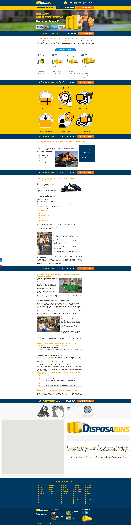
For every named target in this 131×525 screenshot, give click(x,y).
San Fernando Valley (74, 453)
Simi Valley (80, 455)
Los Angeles (126, 448)
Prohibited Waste (44, 220)
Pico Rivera (114, 451)
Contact (57, 523)
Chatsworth (113, 443)
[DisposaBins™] (45, 2)
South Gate (92, 455)
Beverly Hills (122, 442)
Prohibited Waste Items (59, 511)
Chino (122, 443)
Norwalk (119, 450)
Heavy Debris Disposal (59, 516)
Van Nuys (122, 456)
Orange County (69, 451)
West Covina (80, 457)
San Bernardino (121, 452)
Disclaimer (43, 523)
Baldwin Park (107, 442)
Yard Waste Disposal (75, 511)
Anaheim (90, 442)
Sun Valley (114, 455)
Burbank (77, 443)
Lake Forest (89, 448)
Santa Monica (113, 453)
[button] (65, 7)
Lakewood (98, 448)
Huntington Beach (85, 447)
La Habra (113, 447)
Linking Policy (38, 523)
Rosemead (111, 452)
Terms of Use (53, 523)
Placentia (123, 451)
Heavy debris (43, 217)
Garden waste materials (46, 215)
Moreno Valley (72, 450)
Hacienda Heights (119, 446)
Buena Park (74, 443)
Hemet (76, 447)
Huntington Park (91, 447)
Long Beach (117, 448)
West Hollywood (88, 457)
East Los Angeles (121, 445)
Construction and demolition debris (48, 213)
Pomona (68, 452)
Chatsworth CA (118, 443)
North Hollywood (111, 450)
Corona (79, 445)
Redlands (93, 452)
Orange (128, 450)
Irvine (99, 447)
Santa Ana (99, 453)
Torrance (89, 456)
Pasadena (103, 451)
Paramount (99, 451)
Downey (110, 445)
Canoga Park (89, 443)
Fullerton (93, 446)
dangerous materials (51, 357)
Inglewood (96, 447)
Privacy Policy (48, 523)
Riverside (107, 452)
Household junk (44, 210)
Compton (76, 445)
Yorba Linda (124, 457)
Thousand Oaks (76, 456)
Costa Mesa (89, 445)
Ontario (125, 450)
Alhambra (79, 442)
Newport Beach (93, 450)
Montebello (118, 449)
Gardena (101, 446)
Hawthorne (72, 447)
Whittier (103, 457)
